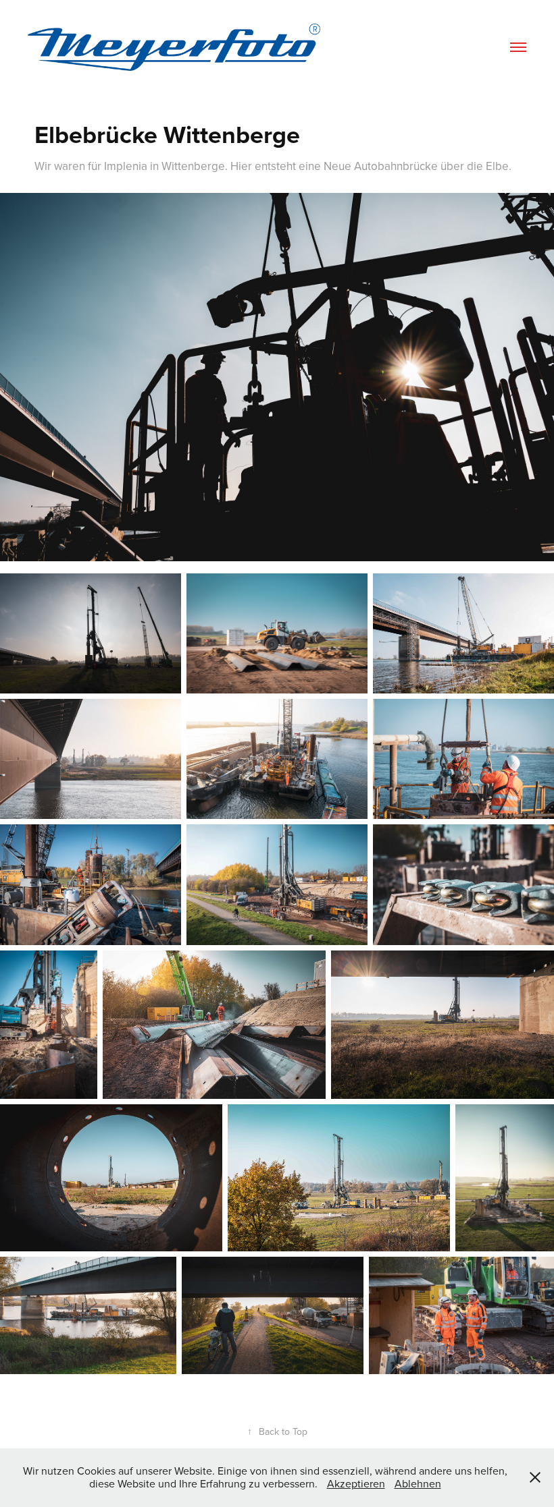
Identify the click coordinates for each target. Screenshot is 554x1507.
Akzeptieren (356, 1483)
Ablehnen (418, 1483)
